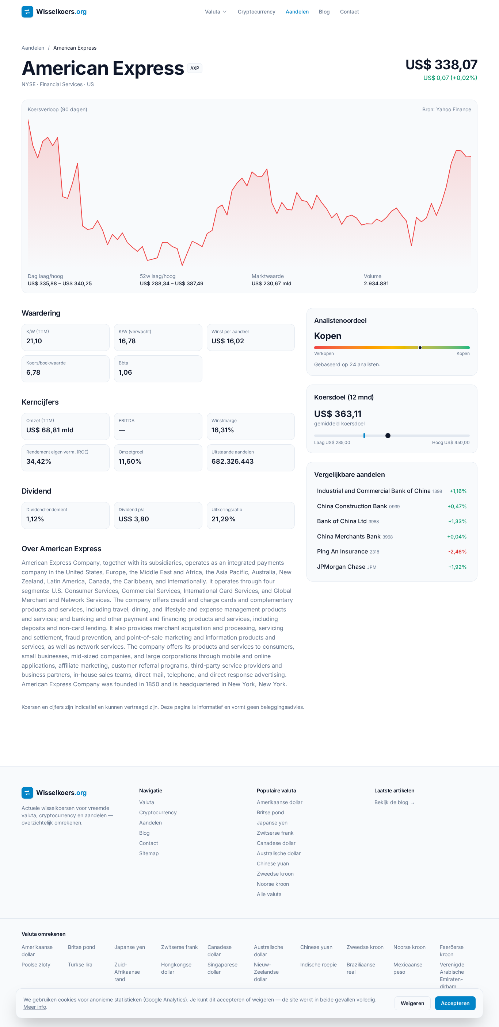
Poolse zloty (36, 964)
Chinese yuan (273, 863)
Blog (324, 11)
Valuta (212, 11)
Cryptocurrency (256, 11)
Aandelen (297, 11)
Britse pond (270, 812)
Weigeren (412, 1003)
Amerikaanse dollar (279, 802)
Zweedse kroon (275, 873)
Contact (349, 11)
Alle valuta (269, 894)
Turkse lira (80, 964)
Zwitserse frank (275, 833)
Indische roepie (318, 964)
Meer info (34, 1007)
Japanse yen (272, 822)
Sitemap (149, 853)
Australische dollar (279, 853)
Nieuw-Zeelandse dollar (266, 971)
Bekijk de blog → (394, 802)
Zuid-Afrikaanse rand (127, 971)
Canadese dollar (276, 843)
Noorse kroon (273, 884)
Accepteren (455, 1003)
